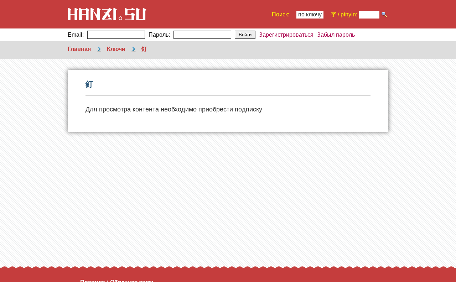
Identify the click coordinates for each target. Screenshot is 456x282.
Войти (245, 34)
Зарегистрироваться (286, 35)
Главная (79, 49)
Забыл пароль (336, 35)
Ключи (116, 49)
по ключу (310, 14)
